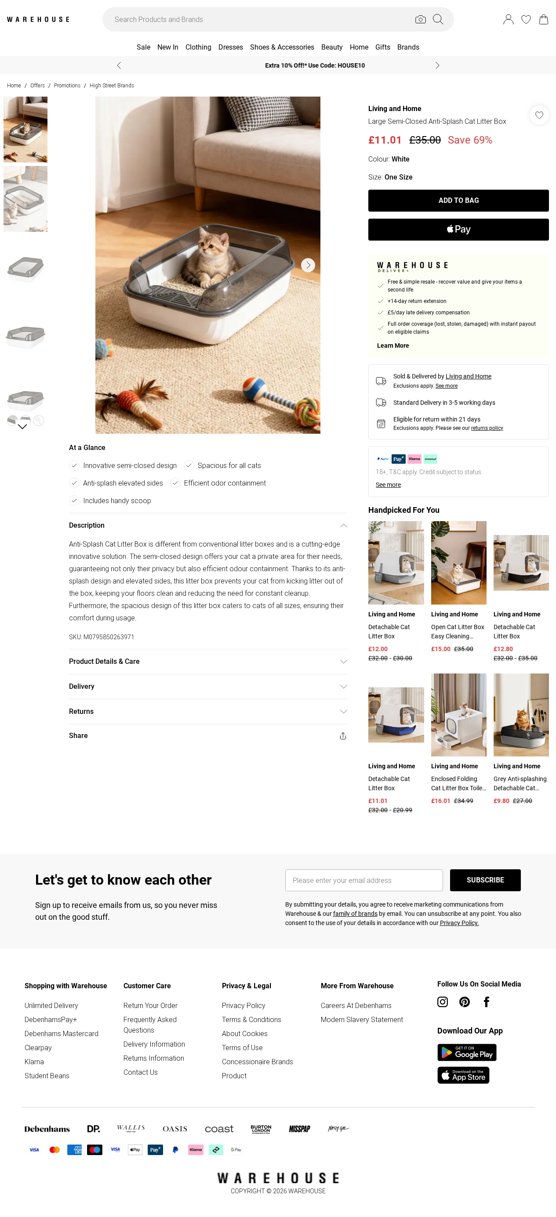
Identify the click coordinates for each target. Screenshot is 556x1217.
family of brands (355, 913)
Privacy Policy (243, 1005)
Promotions (67, 85)
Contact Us (141, 1072)
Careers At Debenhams (356, 1005)
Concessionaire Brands (257, 1061)
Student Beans (47, 1075)
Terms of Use (242, 1047)
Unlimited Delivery (51, 1005)
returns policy (487, 428)
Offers (37, 85)
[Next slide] (437, 65)
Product (234, 1075)
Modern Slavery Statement (362, 1019)
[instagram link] (442, 1002)
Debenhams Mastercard (61, 1033)
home (14, 85)
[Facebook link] (486, 1002)
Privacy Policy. (459, 922)
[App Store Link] (467, 1064)
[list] (207, 265)
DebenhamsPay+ (51, 1019)
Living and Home (395, 108)
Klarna (34, 1061)
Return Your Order (151, 1005)
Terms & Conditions (251, 1019)
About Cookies (245, 1033)
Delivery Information (154, 1044)
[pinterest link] (464, 1002)
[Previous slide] (118, 65)
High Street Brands (112, 85)
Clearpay (38, 1047)
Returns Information (154, 1058)
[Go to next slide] (308, 265)
